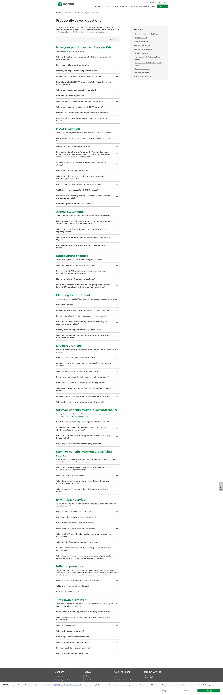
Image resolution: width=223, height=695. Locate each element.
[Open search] (147, 2)
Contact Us (152, 2)
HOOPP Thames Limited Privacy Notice (66, 685)
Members (59, 13)
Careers (159, 2)
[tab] (88, 58)
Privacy (87, 676)
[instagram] (151, 677)
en (164, 2)
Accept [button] (209, 691)
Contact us (59, 676)
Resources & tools (71, 13)
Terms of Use (89, 680)
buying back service (63, 506)
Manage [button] (164, 691)
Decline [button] (186, 691)
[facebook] (146, 677)
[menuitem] (99, 6)
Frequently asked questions (65, 680)
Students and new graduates (124, 680)
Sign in (161, 6)
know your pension (67, 51)
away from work (76, 606)
